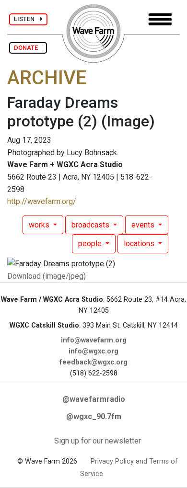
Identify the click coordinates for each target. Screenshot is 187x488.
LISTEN (27, 19)
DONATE (28, 47)
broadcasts (91, 224)
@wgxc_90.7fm (93, 416)
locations (140, 243)
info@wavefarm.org (94, 340)
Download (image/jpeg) (46, 276)
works (40, 224)
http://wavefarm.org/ (41, 201)
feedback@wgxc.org (93, 362)
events (143, 224)
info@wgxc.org (93, 351)
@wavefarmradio (93, 399)
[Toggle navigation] (160, 19)
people (91, 243)
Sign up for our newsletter (97, 440)
